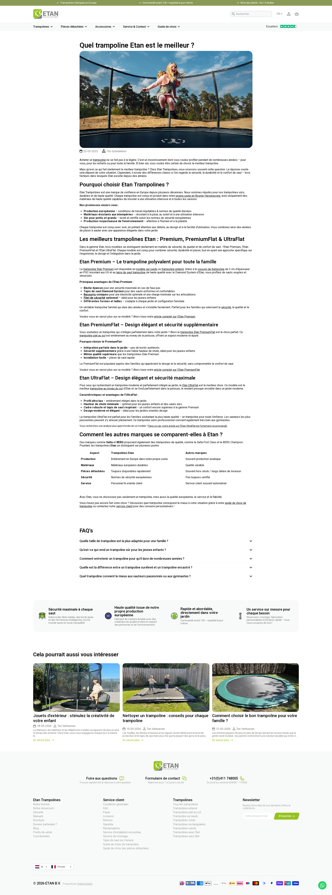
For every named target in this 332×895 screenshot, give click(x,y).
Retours (108, 820)
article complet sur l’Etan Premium (174, 316)
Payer (106, 812)
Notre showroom (43, 808)
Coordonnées (41, 836)
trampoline (99, 160)
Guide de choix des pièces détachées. (126, 848)
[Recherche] (233, 14)
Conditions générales (115, 804)
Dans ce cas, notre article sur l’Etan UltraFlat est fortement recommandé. (187, 426)
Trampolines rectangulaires (189, 824)
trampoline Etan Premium (98, 269)
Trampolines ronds (184, 820)
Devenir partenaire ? (45, 824)
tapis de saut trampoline (130, 272)
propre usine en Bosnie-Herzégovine (198, 195)
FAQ (105, 808)
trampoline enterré (173, 269)
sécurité (226, 307)
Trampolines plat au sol (187, 812)
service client (124, 506)
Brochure (38, 820)
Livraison (108, 816)
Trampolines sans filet (186, 836)
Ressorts (90, 294)
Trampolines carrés (184, 828)
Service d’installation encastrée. (122, 832)
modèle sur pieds (146, 269)
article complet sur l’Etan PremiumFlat (177, 369)
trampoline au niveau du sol (106, 388)
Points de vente (42, 832)
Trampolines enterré (185, 808)
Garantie (108, 824)
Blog (36, 828)
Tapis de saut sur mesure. (118, 840)
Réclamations (111, 828)
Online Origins (84, 883)
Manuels (38, 816)
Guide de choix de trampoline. (121, 844)
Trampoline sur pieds (185, 816)
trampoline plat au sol (92, 335)
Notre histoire (41, 804)
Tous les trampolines (185, 804)
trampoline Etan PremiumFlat (197, 332)
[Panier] (297, 14)
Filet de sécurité (94, 297)
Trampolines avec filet (186, 832)
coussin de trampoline (211, 269)
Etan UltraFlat (190, 385)
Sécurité (38, 812)
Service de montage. (115, 836)
